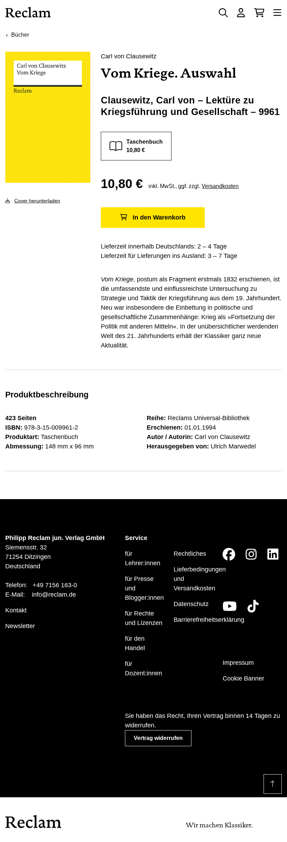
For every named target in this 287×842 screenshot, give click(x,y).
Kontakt (16, 610)
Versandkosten (220, 186)
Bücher (20, 35)
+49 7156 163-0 (55, 585)
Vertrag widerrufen (158, 738)
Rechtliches (190, 553)
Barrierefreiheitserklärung (209, 619)
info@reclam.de (54, 594)
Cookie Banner (243, 678)
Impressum (238, 662)
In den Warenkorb (159, 217)
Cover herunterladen (37, 200)
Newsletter (20, 625)
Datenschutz (191, 603)
